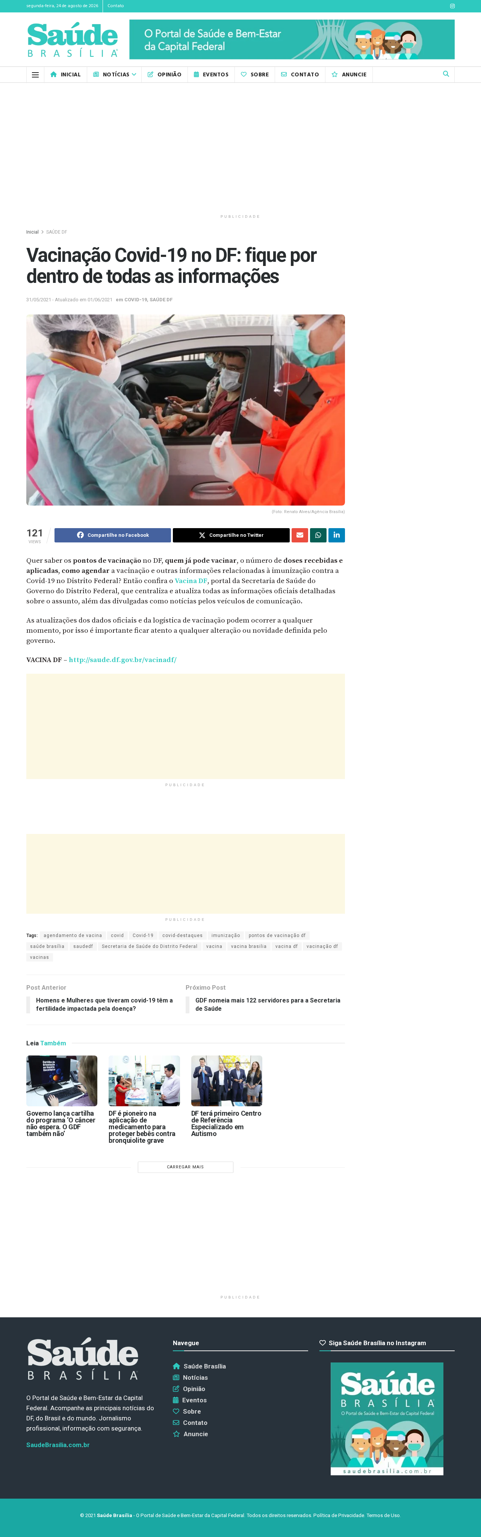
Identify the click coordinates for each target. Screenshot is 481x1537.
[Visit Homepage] (72, 39)
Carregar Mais (185, 1167)
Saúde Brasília (205, 1366)
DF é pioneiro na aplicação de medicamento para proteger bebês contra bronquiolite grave (142, 1126)
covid (117, 935)
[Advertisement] (240, 146)
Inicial (71, 74)
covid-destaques (182, 935)
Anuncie (354, 74)
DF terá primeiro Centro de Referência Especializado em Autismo (226, 1123)
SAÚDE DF (56, 232)
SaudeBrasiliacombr (58, 1445)
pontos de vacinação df (277, 935)
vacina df (286, 946)
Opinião (169, 74)
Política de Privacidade (338, 1515)
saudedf (83, 946)
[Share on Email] (300, 535)
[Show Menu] (35, 74)
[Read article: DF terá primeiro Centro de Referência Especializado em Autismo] (226, 1081)
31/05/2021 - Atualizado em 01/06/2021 (69, 299)
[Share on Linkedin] (336, 535)
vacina (214, 946)
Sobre (260, 74)
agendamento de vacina (73, 935)
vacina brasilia (249, 946)
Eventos (215, 74)
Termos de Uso (383, 1515)
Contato (115, 6)
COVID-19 (135, 299)
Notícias (116, 74)
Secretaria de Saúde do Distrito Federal (150, 946)
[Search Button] (446, 74)
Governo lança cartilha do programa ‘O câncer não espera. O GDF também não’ (60, 1123)
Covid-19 (143, 935)
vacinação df (322, 946)
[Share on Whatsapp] (318, 535)
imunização (226, 935)
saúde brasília (47, 946)
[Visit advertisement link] (292, 40)
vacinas (39, 957)
